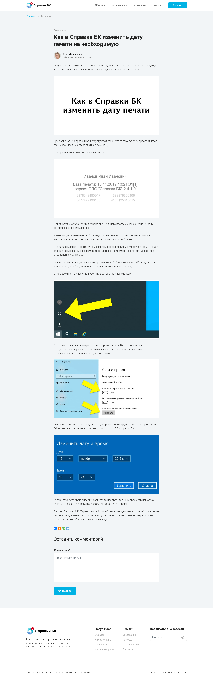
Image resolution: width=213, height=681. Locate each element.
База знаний (118, 5)
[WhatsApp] (63, 528)
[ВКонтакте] (55, 528)
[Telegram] (67, 528)
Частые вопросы (104, 649)
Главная (31, 16)
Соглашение (129, 634)
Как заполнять (103, 639)
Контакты (127, 649)
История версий (131, 644)
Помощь (157, 5)
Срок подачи (102, 644)
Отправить (64, 590)
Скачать (177, 5)
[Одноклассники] (59, 528)
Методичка (139, 5)
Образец (100, 5)
